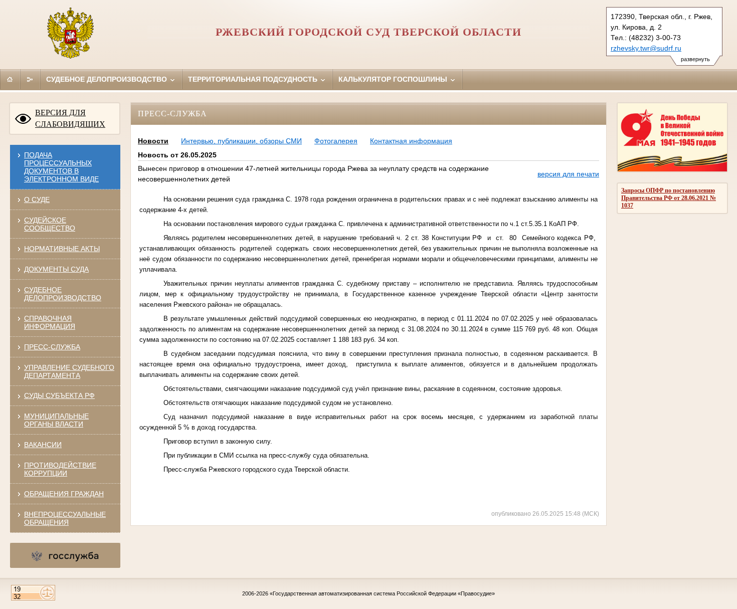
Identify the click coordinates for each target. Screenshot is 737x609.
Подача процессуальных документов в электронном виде (61, 167)
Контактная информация (411, 141)
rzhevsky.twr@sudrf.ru (646, 48)
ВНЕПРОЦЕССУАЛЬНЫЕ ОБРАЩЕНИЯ (65, 518)
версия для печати (568, 174)
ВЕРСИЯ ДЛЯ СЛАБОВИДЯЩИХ (70, 118)
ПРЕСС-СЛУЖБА (52, 347)
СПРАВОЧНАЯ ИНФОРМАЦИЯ (49, 322)
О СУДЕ (37, 199)
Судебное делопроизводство (107, 79)
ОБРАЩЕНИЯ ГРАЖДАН (64, 494)
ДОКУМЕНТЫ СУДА (56, 269)
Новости (153, 141)
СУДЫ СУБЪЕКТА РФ (59, 395)
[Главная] (10, 79)
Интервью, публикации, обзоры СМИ (241, 141)
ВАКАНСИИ (43, 445)
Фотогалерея (335, 141)
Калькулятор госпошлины (393, 79)
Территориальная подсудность (253, 79)
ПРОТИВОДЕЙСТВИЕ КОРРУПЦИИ (60, 469)
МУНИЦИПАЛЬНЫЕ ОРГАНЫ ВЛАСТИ (56, 420)
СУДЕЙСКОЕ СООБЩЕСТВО (49, 224)
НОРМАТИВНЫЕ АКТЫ (62, 249)
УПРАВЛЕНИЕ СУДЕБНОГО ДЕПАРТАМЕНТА (69, 371)
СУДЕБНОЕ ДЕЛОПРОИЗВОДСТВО (62, 294)
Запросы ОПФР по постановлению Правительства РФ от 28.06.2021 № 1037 (668, 198)
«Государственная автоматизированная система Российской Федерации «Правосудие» (382, 593)
